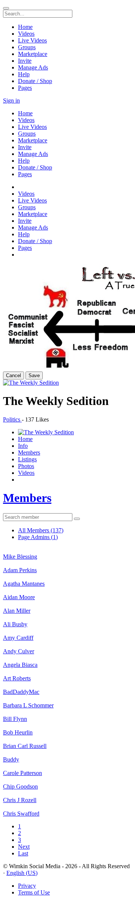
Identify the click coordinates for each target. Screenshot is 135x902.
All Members (40, 530)
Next (24, 846)
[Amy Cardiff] (67, 631)
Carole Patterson (22, 773)
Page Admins (38, 537)
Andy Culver (18, 651)
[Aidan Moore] (67, 590)
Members (27, 498)
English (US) (22, 873)
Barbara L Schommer (28, 705)
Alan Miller (16, 610)
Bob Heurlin (18, 732)
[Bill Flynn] (67, 712)
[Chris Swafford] (67, 807)
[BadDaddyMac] (67, 685)
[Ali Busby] (67, 617)
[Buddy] (67, 752)
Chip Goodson (20, 786)
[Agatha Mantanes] (67, 577)
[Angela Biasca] (67, 658)
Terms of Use (34, 892)
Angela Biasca (20, 665)
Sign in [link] (11, 100)
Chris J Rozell (19, 800)
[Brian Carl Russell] (67, 739)
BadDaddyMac (21, 692)
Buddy (11, 759)
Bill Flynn (15, 719)
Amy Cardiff (18, 638)
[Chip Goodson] (67, 780)
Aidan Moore (19, 597)
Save (34, 375)
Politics (12, 419)
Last (23, 853)
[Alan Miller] (67, 604)
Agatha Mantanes (24, 583)
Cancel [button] (13, 375)
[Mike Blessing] (67, 550)
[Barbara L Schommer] (67, 698)
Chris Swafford (21, 813)
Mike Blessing (20, 556)
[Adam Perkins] (67, 563)
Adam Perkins (20, 570)
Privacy (27, 885)
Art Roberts (17, 678)
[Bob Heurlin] (67, 725)
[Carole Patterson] (67, 766)
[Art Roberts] (67, 671)
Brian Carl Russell (24, 746)
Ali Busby (15, 624)
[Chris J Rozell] (67, 793)
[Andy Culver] (67, 644)
